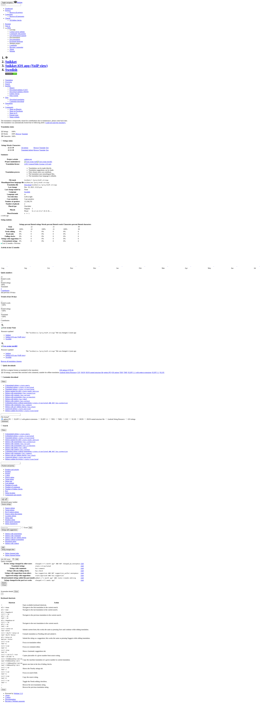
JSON (83, 372)
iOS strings (115, 372)
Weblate (19, 2)
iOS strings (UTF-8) (66, 370)
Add (30, 527)
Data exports (14, 96)
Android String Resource (68, 372)
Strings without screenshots (14, 539)
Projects (8, 10)
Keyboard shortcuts (16, 41)
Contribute (13, 45)
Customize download (17, 101)
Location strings (10, 516)
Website (12, 51)
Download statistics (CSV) (19, 90)
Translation (9, 80)
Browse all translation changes (11, 361)
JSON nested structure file (94, 372)
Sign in (7, 26)
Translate (25, 134)
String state (9, 518)
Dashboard (9, 9)
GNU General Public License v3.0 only (37, 164)
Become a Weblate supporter (15, 701)
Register (8, 24)
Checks (7, 18)
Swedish (11, 70)
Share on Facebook (16, 111)
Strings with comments (13, 536)
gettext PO (107, 372)
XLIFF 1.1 (155, 372)
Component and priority (13, 495)
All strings (24, 148)
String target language (12, 522)
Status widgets (14, 117)
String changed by (11, 524)
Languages (9, 14)
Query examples (6, 561)
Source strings (10, 508)
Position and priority (12, 469)
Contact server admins (17, 32)
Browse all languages (17, 16)
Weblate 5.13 (18, 693)
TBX (121, 372)
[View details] (2, 326)
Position (8, 471)
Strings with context (12, 543)
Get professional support (18, 36)
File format (5, 417)
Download (27, 185)
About (12, 49)
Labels (7, 475)
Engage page (14, 115)
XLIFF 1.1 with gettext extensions (139, 372)
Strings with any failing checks (15, 537)
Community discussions (18, 34)
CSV (79, 372)
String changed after (12, 553)
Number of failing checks (14, 489)
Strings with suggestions (13, 534)
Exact (25, 527)
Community (9, 107)
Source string (9, 477)
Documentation (15, 39)
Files (6, 97)
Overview (8, 82)
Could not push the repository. (55, 123)
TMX (125, 372)
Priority (7, 473)
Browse (18, 134)
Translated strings (27, 150)
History (12, 88)
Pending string (10, 520)
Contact (7, 697)
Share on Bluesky (16, 109)
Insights (7, 86)
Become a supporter (16, 47)
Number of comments (12, 487)
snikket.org (28, 159)
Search (7, 84)
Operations (9, 103)
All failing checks (16, 20)
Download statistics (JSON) (19, 92)
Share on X (13, 113)
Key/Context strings (12, 512)
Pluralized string (10, 541)
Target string (9, 479)
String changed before (12, 555)
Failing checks (14, 94)
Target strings (9, 510)
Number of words (11, 485)
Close (16, 591)
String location (10, 493)
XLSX (162, 372)
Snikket (11, 62)
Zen (47, 148)
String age (8, 481)
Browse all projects (16, 12)
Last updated (9, 483)
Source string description (13, 514)
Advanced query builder (9, 502)
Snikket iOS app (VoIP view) (26, 66)
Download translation (17, 99)
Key (6, 491)
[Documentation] (1, 141)
